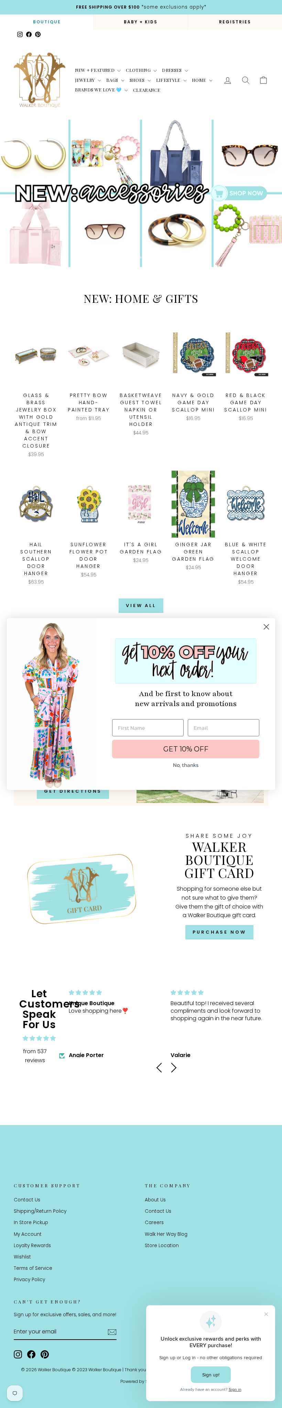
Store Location (162, 1245)
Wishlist (22, 1257)
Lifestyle (169, 80)
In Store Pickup (31, 1222)
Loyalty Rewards (32, 1245)
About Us (155, 1200)
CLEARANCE (146, 90)
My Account (28, 1234)
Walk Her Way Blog (166, 1234)
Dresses (172, 70)
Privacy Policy (29, 1279)
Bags (112, 80)
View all (141, 605)
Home (199, 80)
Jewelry (85, 80)
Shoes (138, 80)
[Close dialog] (266, 627)
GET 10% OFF (185, 749)
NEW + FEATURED (95, 70)
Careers (154, 1222)
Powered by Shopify (141, 1381)
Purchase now (219, 932)
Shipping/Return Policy (40, 1211)
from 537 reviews (35, 1055)
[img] (39, 1038)
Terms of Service (33, 1268)
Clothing (139, 70)
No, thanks (185, 765)
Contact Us (27, 1200)
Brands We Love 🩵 (99, 89)
